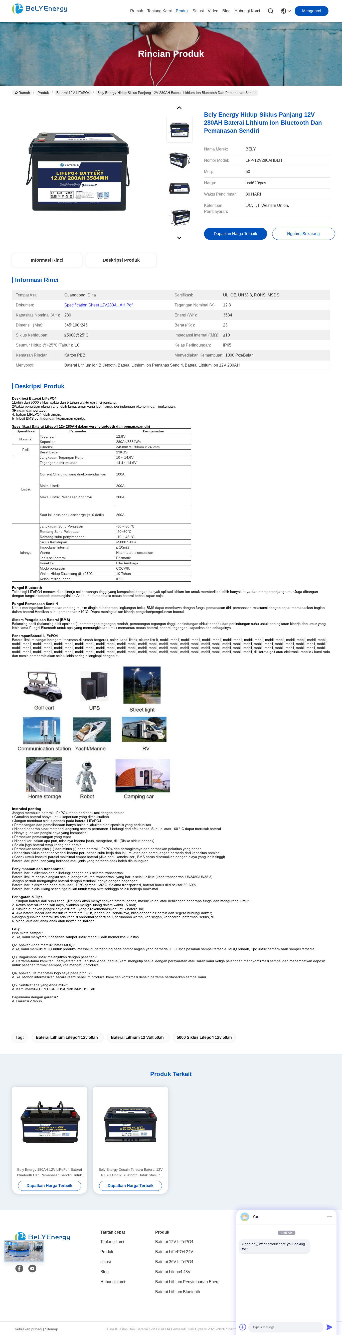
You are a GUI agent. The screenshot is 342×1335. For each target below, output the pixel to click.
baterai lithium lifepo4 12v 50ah (67, 1037)
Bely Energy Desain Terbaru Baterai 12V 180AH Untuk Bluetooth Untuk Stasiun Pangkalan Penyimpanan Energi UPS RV (130, 1172)
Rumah (136, 11)
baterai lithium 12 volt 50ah (137, 1037)
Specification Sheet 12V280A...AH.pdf (98, 305)
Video (213, 11)
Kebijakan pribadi (28, 1329)
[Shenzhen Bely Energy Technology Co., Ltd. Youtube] (32, 1269)
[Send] (329, 1326)
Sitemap (51, 1329)
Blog (226, 11)
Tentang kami (159, 11)
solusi (198, 11)
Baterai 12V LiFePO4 (73, 93)
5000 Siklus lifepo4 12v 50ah (204, 1037)
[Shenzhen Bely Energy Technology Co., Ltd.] (39, 11)
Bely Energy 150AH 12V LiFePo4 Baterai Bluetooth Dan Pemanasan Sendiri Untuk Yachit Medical (49, 1172)
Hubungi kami (247, 11)
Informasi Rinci (47, 260)
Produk (182, 11)
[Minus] (329, 1217)
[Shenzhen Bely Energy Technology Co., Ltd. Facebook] (19, 1269)
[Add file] (242, 1326)
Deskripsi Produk (121, 260)
